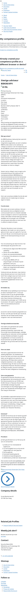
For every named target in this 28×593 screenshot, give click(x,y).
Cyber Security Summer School (12, 29)
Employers (6, 10)
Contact (5, 21)
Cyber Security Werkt (9, 28)
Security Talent (7, 26)
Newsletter (6, 23)
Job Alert (3, 536)
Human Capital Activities (10, 12)
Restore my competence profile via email (12, 68)
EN (26, 72)
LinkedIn (3, 581)
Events (5, 19)
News (5, 17)
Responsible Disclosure (10, 591)
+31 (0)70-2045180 (7, 556)
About (5, 15)
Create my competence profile (9, 50)
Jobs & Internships (8, 5)
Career (5, 8)
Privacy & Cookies (8, 589)
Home (5, 3)
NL (26, 70)
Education (6, 6)
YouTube (3, 583)
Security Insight (8, 31)
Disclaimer (6, 587)
